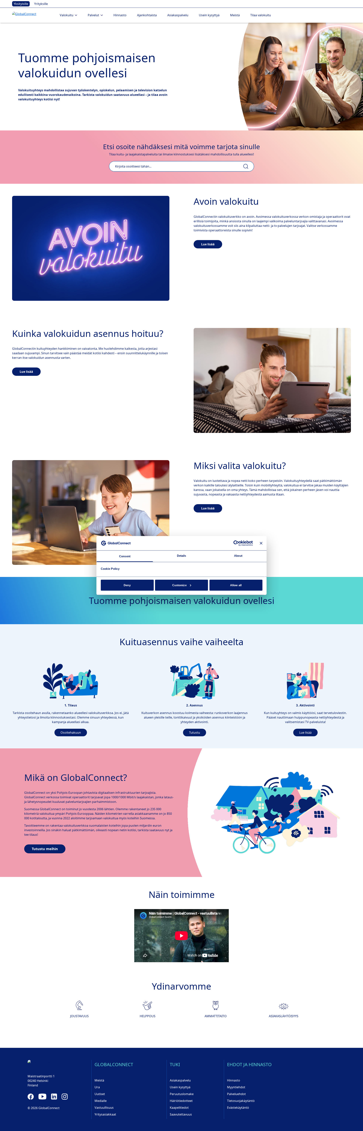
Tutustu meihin (45, 849)
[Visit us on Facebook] (31, 1097)
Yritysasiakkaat (105, 1114)
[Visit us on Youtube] (42, 1097)
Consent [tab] (124, 556)
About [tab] (238, 555)
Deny (127, 585)
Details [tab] (181, 555)
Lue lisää (208, 244)
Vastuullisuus (104, 1107)
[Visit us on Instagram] (65, 1097)
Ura (97, 1087)
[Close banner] (261, 543)
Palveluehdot (236, 1094)
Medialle (101, 1101)
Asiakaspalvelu (177, 15)
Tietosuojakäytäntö (241, 1101)
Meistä (235, 15)
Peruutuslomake (182, 1094)
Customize (179, 585)
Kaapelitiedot (179, 1107)
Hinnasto (119, 15)
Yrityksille (41, 4)
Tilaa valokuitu (260, 15)
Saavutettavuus (181, 1114)
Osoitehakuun (70, 732)
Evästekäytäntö (238, 1107)
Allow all (236, 585)
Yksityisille (21, 4)
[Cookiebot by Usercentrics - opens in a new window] (236, 543)
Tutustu (194, 732)
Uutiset (100, 1094)
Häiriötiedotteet (181, 1101)
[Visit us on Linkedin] (54, 1097)
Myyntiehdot (236, 1087)
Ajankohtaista (147, 15)
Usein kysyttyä (209, 15)
